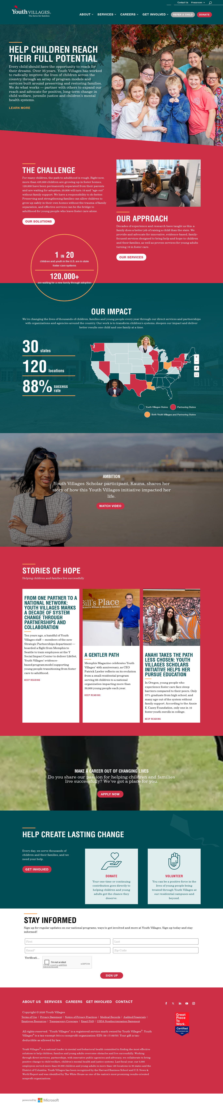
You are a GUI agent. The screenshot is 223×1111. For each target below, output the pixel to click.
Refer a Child (183, 14)
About (85, 14)
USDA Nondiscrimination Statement (118, 1021)
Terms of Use (29, 1017)
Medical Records (110, 1017)
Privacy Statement (51, 1017)
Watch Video (110, 506)
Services (105, 14)
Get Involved (154, 14)
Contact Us (182, 2)
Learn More (19, 108)
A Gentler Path (102, 655)
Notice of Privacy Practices (81, 1017)
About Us (31, 1002)
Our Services (131, 257)
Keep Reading (32, 680)
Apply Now (110, 794)
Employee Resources (34, 1021)
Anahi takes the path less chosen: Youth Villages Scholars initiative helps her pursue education (169, 665)
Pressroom (196, 2)
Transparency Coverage (63, 1021)
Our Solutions (38, 221)
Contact (124, 1002)
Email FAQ (87, 1021)
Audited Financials (134, 1017)
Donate (204, 14)
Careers (128, 14)
